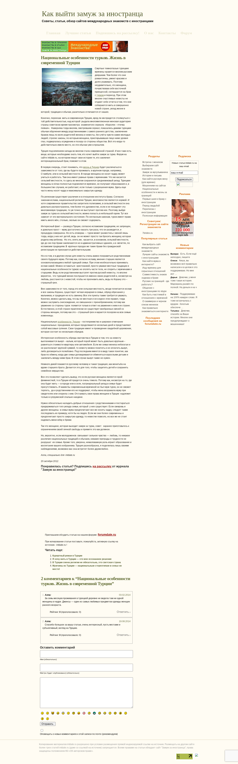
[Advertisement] (76, 507)
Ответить (123, 611)
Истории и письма (152, 175)
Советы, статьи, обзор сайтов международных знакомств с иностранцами (97, 21)
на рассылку (102, 466)
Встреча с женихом (152, 162)
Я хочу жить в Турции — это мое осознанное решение (82, 559)
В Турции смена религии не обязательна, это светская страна (86, 562)
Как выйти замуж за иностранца (92, 13)
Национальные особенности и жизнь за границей (154, 192)
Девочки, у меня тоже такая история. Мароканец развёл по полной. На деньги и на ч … (184, 284)
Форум (186, 33)
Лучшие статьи (78, 33)
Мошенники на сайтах (154, 185)
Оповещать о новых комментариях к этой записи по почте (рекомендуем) (79, 734)
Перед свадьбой (151, 205)
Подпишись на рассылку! (117, 33)
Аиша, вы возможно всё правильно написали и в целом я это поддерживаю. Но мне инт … (184, 267)
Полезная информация (154, 215)
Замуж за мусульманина (155, 172)
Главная (53, 33)
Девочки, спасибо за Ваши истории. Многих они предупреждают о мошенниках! (181, 317)
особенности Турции (69, 321)
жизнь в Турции (91, 167)
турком (100, 95)
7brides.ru (147, 233)
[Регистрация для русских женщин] (182, 236)
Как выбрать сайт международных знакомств (151, 247)
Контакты (167, 33)
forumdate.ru (107, 534)
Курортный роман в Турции (67, 555)
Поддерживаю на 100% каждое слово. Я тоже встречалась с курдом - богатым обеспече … (184, 301)
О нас (149, 33)
